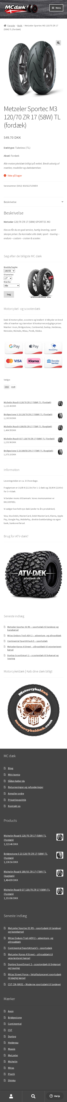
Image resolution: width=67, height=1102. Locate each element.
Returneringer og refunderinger (25, 787)
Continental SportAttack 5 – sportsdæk (27, 641)
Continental (15, 1023)
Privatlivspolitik (17, 799)
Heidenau (13, 1042)
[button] (58, 42)
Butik (19, 25)
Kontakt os (14, 806)
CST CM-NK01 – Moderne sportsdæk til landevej (34, 984)
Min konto (11, 1096)
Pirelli (11, 1074)
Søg (33, 1096)
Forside (11, 25)
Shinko (12, 1080)
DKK (7, 386)
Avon (10, 1011)
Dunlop (12, 1036)
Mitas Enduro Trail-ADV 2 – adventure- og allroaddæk (34, 635)
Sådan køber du (16, 781)
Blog (10, 768)
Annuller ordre (16, 793)
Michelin (12, 1061)
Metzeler (13, 1055)
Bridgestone (15, 1017)
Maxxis (11, 1049)
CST (10, 1030)
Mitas (11, 1067)
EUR (13, 386)
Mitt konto (14, 774)
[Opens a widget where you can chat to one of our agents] (55, 1096)
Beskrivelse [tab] (10, 202)
